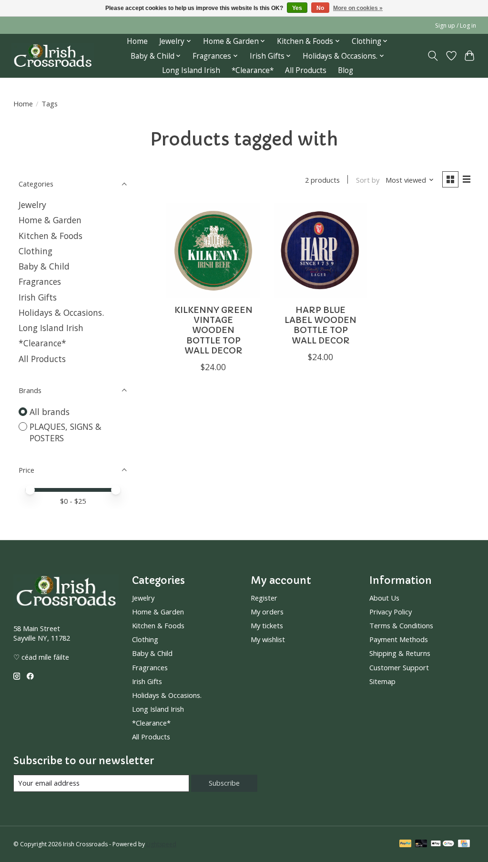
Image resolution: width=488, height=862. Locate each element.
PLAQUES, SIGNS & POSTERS (66, 432)
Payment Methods (398, 639)
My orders (267, 611)
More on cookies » (358, 8)
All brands (50, 411)
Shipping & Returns (399, 653)
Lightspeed (161, 844)
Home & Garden (50, 220)
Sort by (367, 180)
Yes (297, 8)
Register (264, 597)
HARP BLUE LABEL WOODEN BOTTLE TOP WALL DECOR (320, 325)
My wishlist (268, 639)
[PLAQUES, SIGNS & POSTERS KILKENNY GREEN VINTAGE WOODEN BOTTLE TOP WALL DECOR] (213, 250)
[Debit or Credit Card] (421, 844)
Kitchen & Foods (50, 235)
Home (137, 41)
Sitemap (382, 681)
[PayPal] (405, 844)
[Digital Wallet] (442, 844)
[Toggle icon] (432, 55)
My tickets (267, 625)
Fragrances (40, 281)
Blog (345, 70)
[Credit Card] (464, 844)
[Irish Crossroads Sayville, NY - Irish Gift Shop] (52, 56)
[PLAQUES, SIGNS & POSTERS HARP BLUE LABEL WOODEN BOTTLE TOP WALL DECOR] (320, 250)
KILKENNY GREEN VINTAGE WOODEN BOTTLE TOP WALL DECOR (213, 330)
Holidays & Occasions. (61, 312)
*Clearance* (253, 70)
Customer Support (399, 667)
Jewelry (32, 204)
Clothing (35, 251)
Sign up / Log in (455, 25)
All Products (305, 70)
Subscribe (224, 783)
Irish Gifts (38, 297)
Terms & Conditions (401, 625)
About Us (384, 597)
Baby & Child (44, 266)
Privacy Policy (390, 611)
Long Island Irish (191, 70)
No (320, 8)
